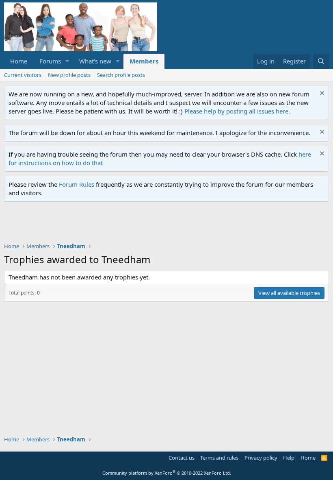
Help (288, 457)
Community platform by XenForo (166, 473)
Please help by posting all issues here (236, 111)
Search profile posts (121, 75)
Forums (50, 61)
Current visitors (22, 75)
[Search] (321, 61)
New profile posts (69, 75)
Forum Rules (76, 184)
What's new (95, 61)
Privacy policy (260, 457)
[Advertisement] (152, 224)
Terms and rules (219, 457)
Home (18, 61)
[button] (67, 61)
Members (144, 61)
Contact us (182, 457)
